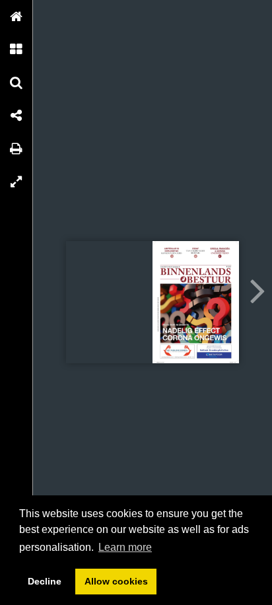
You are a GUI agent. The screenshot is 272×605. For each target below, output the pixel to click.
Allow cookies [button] (116, 581)
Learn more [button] (125, 547)
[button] (16, 16)
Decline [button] (44, 581)
